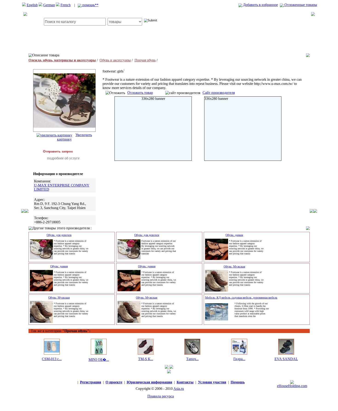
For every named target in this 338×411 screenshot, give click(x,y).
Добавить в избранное (260, 5)
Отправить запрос (58, 151)
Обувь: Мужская (234, 266)
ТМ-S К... (145, 359)
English (32, 5)
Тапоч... (192, 359)
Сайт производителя (219, 93)
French (65, 5)
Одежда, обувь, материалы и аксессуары (62, 60)
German (49, 5)
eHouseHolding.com (292, 386)
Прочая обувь (145, 60)
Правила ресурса (160, 396)
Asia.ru (178, 389)
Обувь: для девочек (59, 235)
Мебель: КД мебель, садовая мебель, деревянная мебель (241, 297)
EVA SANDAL (286, 359)
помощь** (89, 5)
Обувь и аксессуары (115, 60)
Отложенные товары (300, 5)
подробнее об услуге (63, 158)
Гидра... (239, 359)
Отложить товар (140, 93)
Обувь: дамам (234, 235)
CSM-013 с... (52, 359)
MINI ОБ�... (99, 360)
